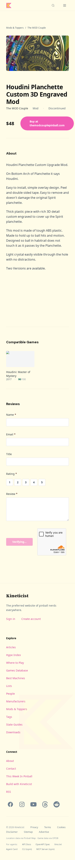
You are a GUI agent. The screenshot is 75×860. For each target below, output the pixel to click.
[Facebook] (10, 804)
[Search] (53, 5)
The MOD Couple (37, 27)
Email (11, 434)
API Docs (26, 844)
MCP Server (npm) (45, 849)
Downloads (13, 732)
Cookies (61, 827)
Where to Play (15, 663)
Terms (47, 827)
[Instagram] (22, 804)
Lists (9, 686)
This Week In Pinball (19, 776)
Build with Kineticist (19, 784)
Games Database (17, 670)
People (10, 693)
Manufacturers (15, 701)
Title (9, 454)
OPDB (55, 838)
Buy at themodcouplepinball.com (47, 123)
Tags (9, 717)
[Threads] (45, 804)
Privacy (34, 827)
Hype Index (13, 655)
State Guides (14, 724)
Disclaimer (12, 832)
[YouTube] (33, 804)
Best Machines (15, 678)
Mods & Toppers (15, 27)
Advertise (44, 832)
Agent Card (12, 849)
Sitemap (28, 832)
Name (11, 414)
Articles (11, 647)
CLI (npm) (27, 849)
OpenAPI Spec (43, 844)
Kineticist (17, 595)
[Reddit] (56, 804)
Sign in (10, 619)
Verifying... (19, 542)
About (10, 761)
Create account (31, 619)
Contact (11, 768)
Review (12, 494)
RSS (8, 792)
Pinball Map (30, 838)
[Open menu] (64, 5)
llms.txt (58, 844)
